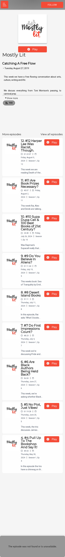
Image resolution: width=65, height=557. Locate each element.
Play (35, 49)
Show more (12, 98)
